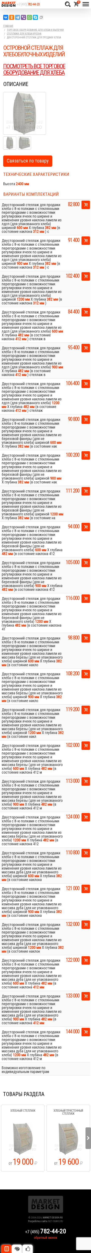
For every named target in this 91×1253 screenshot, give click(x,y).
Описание (6, 1249)
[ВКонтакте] (5, 17)
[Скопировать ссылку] (41, 17)
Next (88, 1138)
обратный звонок (45, 1238)
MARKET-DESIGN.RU (53, 1217)
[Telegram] (17, 17)
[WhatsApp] (29, 17)
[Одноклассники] (11, 17)
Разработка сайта (37, 1221)
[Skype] (35, 17)
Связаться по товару (28, 161)
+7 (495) (28, 4)
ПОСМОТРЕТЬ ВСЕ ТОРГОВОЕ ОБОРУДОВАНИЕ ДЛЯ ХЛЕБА (34, 69)
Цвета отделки (17, 1249)
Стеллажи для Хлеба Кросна (24, 33)
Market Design (8, 4)
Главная (8, 26)
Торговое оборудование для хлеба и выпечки (35, 29)
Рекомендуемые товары (27, 1249)
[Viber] (23, 17)
